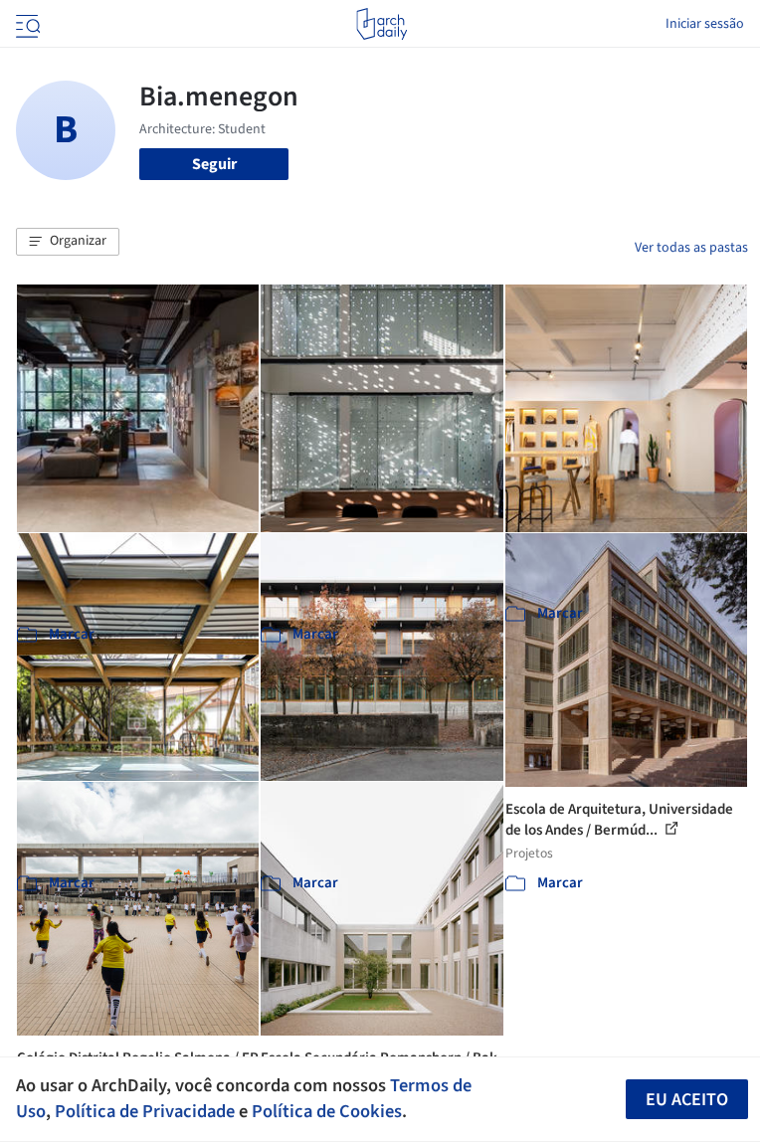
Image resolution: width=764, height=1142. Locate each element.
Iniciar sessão (705, 24)
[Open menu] (26, 24)
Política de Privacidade (145, 1111)
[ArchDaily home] (381, 24)
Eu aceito (687, 1099)
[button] (67, 242)
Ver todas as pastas (691, 248)
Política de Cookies (327, 1111)
